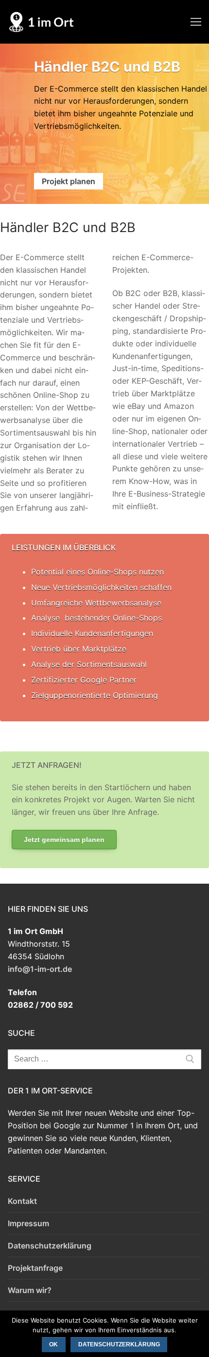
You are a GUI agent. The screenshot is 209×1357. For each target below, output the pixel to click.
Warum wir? (30, 1290)
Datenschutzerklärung (49, 1245)
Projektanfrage (35, 1268)
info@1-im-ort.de (40, 969)
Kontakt (22, 1201)
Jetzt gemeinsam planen (64, 839)
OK (53, 1344)
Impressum (28, 1223)
